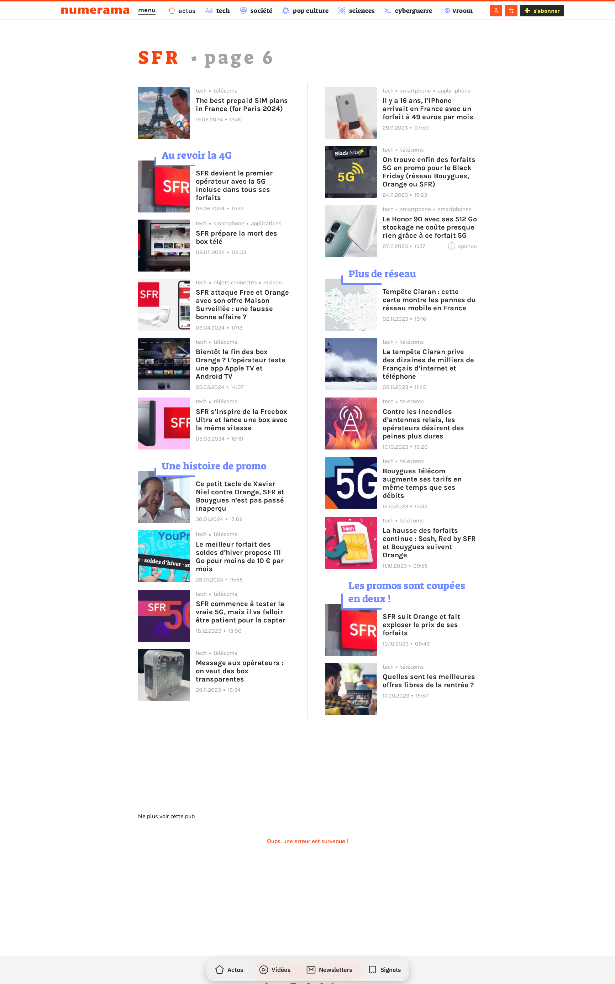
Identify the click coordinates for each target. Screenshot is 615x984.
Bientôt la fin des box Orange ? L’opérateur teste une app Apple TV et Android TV (240, 364)
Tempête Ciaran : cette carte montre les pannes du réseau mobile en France (429, 300)
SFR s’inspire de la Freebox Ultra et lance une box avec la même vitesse (242, 419)
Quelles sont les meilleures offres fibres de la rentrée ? (429, 681)
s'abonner (546, 10)
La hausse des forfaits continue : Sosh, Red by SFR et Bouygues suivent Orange (429, 542)
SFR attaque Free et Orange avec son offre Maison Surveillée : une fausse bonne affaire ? (242, 304)
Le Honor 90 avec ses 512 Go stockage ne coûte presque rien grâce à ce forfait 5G (430, 227)
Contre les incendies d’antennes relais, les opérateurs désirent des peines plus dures (423, 423)
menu (147, 10)
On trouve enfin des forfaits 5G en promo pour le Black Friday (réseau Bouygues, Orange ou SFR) (429, 172)
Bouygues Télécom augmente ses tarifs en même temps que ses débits (422, 483)
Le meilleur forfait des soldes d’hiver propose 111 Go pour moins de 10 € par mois (240, 556)
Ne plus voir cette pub (166, 816)
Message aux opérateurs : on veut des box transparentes (239, 671)
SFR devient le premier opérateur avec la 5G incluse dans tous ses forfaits (234, 185)
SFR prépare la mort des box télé (236, 237)
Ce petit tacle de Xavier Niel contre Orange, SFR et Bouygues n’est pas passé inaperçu (240, 496)
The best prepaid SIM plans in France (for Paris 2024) (242, 104)
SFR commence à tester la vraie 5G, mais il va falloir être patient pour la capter (240, 612)
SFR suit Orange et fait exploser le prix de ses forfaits (421, 624)
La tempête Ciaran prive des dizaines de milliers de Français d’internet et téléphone (428, 364)
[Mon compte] (496, 10)
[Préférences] (511, 10)
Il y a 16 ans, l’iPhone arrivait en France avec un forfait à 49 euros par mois (428, 108)
